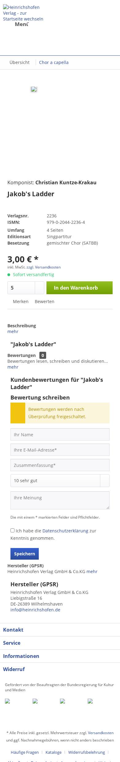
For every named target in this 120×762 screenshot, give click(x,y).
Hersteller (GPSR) (25, 566)
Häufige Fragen (25, 752)
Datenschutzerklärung (65, 531)
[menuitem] (22, 29)
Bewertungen (21, 355)
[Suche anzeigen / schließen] (34, 29)
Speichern (24, 554)
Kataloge (54, 752)
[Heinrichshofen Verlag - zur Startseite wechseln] (24, 12)
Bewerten (44, 301)
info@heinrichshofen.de (35, 610)
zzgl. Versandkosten (43, 267)
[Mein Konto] (64, 29)
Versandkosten (101, 732)
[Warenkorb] (62, 41)
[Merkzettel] (49, 29)
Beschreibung (21, 325)
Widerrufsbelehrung (86, 752)
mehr (12, 331)
